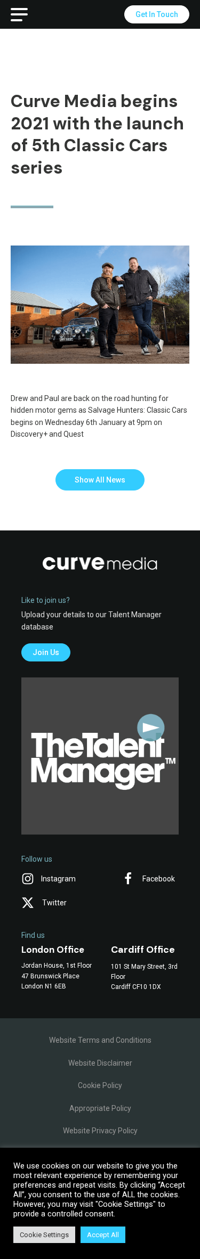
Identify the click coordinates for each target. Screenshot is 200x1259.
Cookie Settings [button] (44, 1235)
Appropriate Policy (100, 1108)
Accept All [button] (103, 1235)
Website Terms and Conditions (100, 1040)
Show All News (100, 480)
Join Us (46, 652)
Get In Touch (156, 14)
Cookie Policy (100, 1085)
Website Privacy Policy (100, 1130)
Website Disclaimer (100, 1063)
